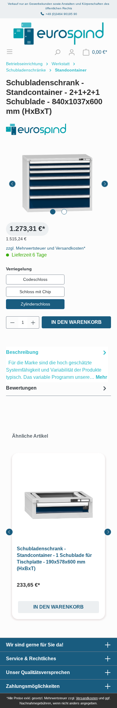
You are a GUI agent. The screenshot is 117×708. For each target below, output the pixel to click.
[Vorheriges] (12, 184)
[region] (58, 183)
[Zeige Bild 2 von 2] (64, 211)
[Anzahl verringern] (12, 322)
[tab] (57, 364)
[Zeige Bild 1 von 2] (53, 211)
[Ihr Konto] (71, 52)
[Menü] (12, 51)
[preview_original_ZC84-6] (58, 183)
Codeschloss (35, 279)
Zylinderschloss (35, 304)
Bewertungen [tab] (21, 387)
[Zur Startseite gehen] (58, 33)
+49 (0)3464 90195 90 (61, 14)
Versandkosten (87, 698)
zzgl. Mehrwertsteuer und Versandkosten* (45, 248)
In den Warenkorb (76, 322)
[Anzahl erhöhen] (33, 322)
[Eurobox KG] (58, 129)
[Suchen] (57, 52)
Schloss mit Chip (35, 291)
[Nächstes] (104, 184)
